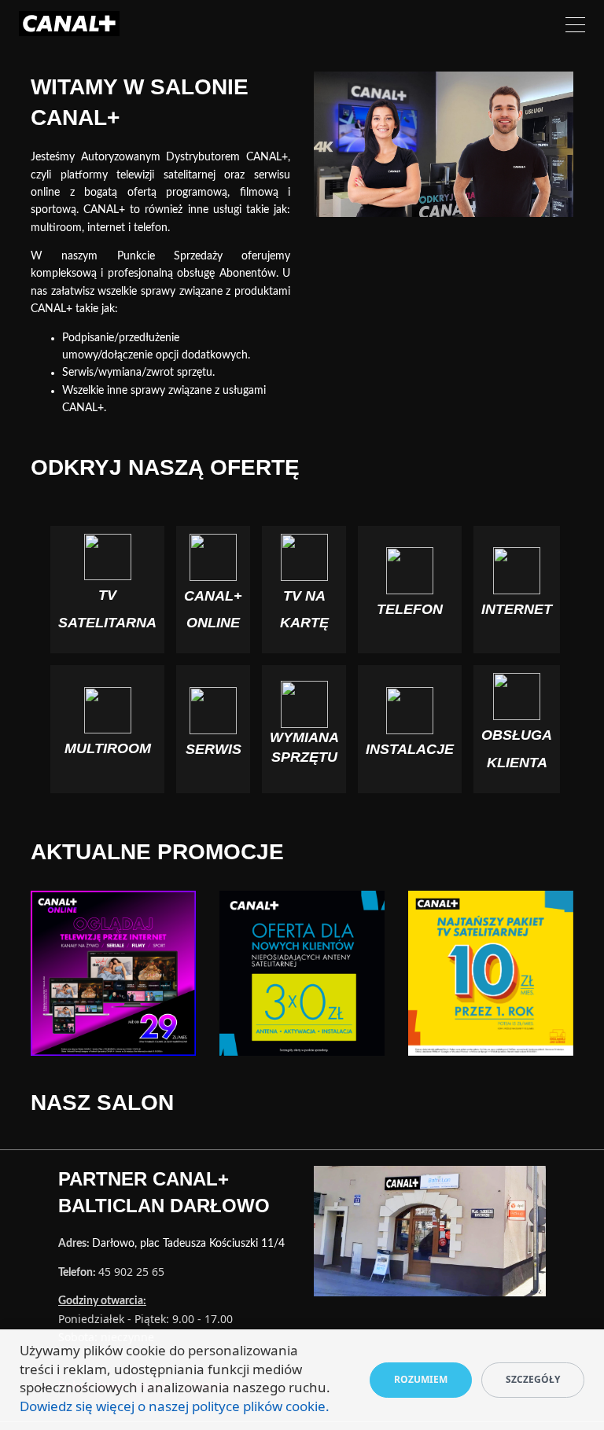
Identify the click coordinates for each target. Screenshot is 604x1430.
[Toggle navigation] (575, 27)
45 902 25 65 (131, 1271)
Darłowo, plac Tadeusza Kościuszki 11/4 (188, 1243)
